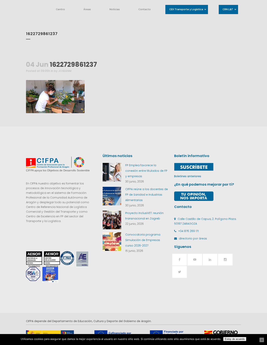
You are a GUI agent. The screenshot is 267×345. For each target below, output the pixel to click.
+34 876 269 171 (188, 231)
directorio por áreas (193, 238)
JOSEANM (64, 71)
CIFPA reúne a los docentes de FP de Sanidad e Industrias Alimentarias (146, 194)
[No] (261, 340)
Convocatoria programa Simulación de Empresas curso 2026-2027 (142, 240)
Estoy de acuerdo (235, 339)
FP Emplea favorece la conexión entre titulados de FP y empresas (146, 170)
